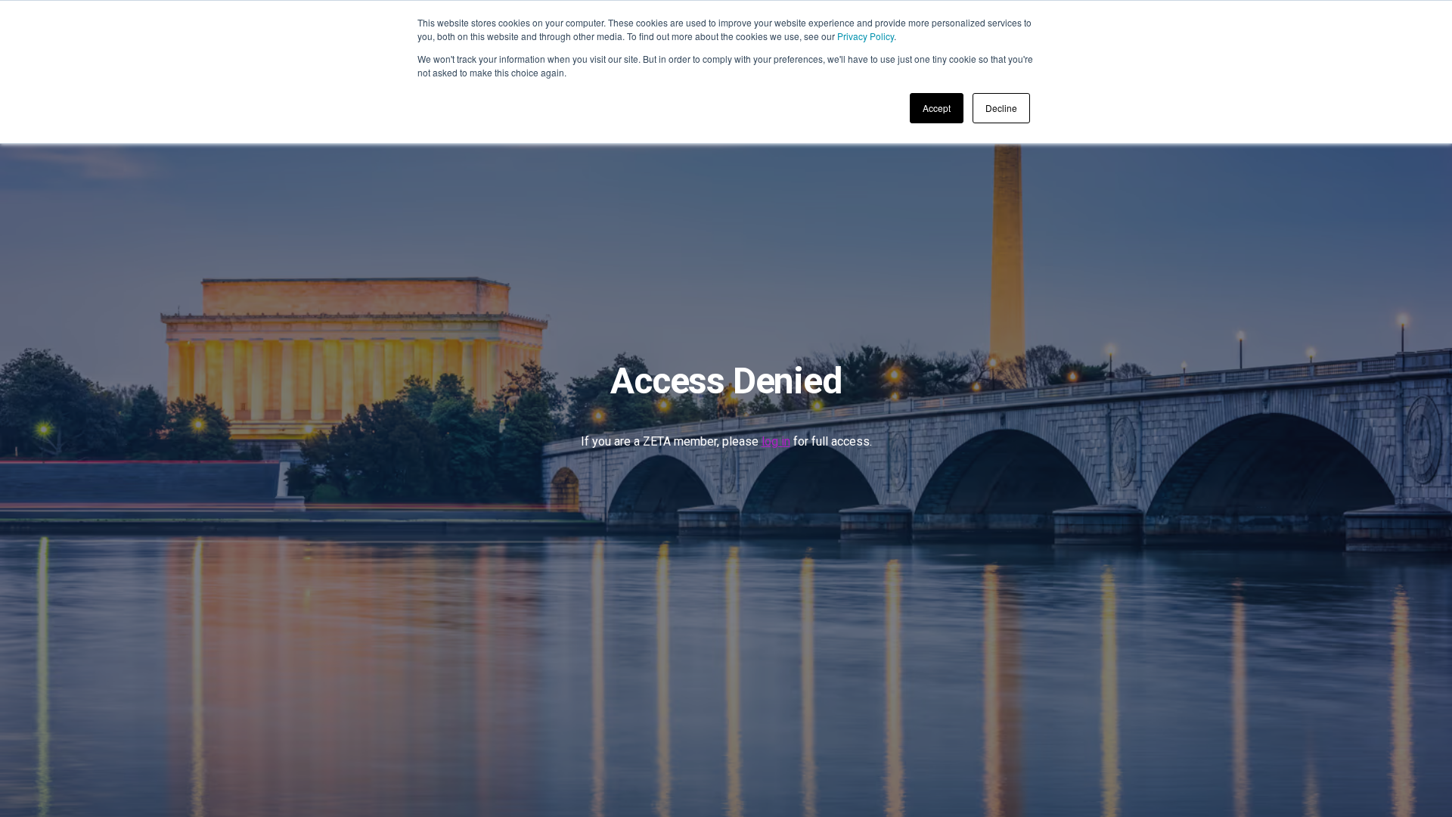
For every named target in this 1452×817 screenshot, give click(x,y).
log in (776, 441)
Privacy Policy (865, 36)
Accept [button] (937, 107)
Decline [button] (1001, 107)
